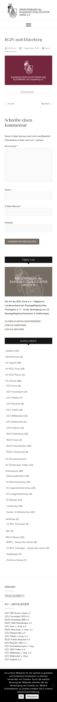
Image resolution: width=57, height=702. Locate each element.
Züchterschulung (14, 560)
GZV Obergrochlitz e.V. (15, 633)
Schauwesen (12, 471)
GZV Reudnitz (13, 403)
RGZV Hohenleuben (16, 446)
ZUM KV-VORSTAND (15, 325)
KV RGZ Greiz (13, 368)
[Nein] (53, 685)
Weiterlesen (32, 696)
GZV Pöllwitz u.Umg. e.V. (16, 636)
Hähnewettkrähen (15, 476)
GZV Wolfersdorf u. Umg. (16, 656)
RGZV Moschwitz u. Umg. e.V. (19, 629)
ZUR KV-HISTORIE (14, 329)
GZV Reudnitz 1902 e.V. (16, 643)
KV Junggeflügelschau (17, 494)
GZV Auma (11, 385)
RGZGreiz (11, 48)
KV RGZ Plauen (13, 374)
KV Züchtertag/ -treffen (17, 465)
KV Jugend (11, 362)
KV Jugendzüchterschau (18, 488)
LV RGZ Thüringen (15, 524)
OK (21, 696)
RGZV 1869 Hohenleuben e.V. (18, 623)
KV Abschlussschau (16, 482)
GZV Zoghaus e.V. (13, 659)
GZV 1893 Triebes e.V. (15, 649)
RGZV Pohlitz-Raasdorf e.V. (18, 639)
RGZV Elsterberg (14, 433)
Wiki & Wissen (13, 537)
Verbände (10, 519)
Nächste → (46, 103)
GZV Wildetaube (14, 416)
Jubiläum (10, 351)
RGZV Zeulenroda (15, 452)
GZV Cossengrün (15, 391)
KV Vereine (11, 381)
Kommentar (11, 146)
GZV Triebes (12, 410)
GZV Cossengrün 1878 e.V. (17, 616)
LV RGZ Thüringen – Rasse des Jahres (26, 548)
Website (9, 222)
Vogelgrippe (12, 554)
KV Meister (11, 500)
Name (8, 189)
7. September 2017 (30, 48)
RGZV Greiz (12, 440)
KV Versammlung (14, 459)
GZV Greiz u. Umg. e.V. (16, 626)
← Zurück (10, 103)
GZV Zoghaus (13, 427)
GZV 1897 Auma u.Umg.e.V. (18, 613)
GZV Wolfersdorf (14, 422)
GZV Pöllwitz (12, 397)
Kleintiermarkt (12, 356)
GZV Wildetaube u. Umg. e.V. (18, 653)
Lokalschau (12, 506)
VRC (8, 531)
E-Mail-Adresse (13, 206)
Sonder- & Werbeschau (18, 512)
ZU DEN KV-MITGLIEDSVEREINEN (23, 321)
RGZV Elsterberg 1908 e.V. (17, 620)
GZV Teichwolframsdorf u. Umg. (19, 646)
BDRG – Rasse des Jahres (19, 542)
